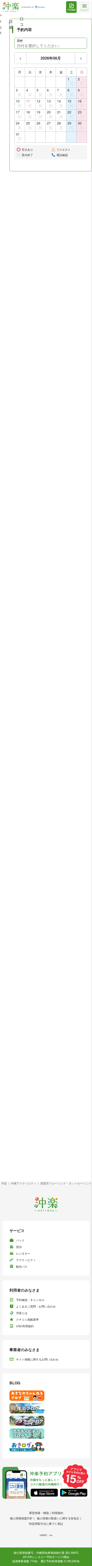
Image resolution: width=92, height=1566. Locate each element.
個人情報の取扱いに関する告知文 (58, 1518)
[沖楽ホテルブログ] (46, 1408)
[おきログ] (46, 1446)
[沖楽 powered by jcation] (23, 7)
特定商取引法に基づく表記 (46, 1523)
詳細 (11, 24)
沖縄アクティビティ (23, 1183)
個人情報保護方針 (21, 1518)
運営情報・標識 (39, 1513)
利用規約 (57, 1513)
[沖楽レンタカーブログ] (46, 1421)
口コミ (22, 24)
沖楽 (4, 1183)
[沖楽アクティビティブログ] (46, 1433)
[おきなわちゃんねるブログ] (46, 1395)
